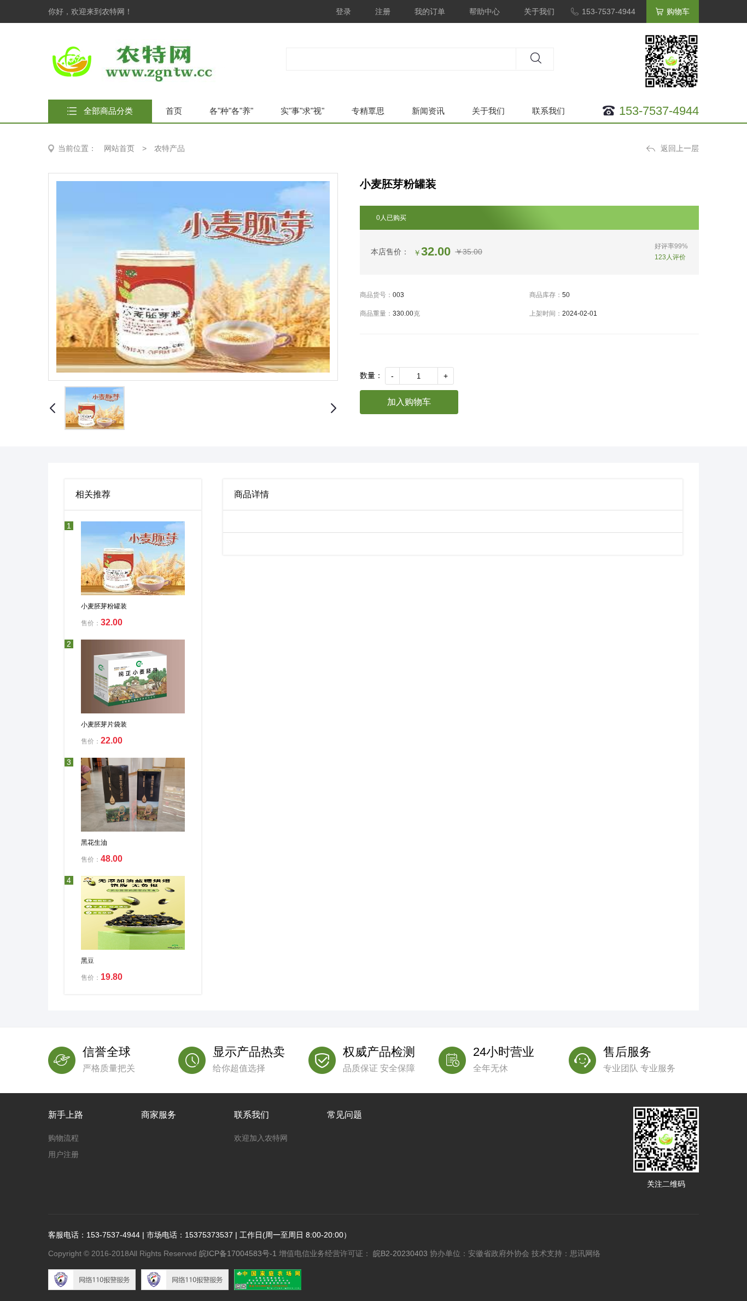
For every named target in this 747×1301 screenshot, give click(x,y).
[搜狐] (187, 1279)
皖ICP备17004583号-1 (238, 1253)
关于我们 (539, 11)
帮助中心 (484, 11)
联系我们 (548, 110)
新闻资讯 (428, 110)
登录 (343, 11)
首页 (174, 110)
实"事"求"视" (302, 110)
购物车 (678, 11)
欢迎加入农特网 (261, 1138)
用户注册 (63, 1154)
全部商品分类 (108, 110)
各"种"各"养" (231, 110)
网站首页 (119, 148)
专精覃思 (368, 110)
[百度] (94, 1279)
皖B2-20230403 (400, 1253)
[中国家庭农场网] (270, 1279)
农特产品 (169, 148)
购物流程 (63, 1138)
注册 (382, 11)
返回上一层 (680, 148)
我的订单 (430, 11)
